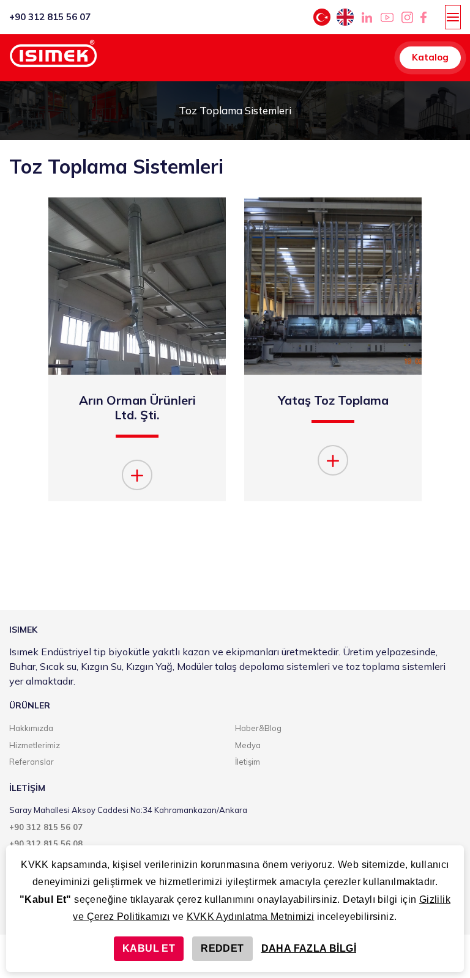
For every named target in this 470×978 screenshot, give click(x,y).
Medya (248, 745)
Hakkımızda (31, 728)
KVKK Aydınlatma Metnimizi (251, 916)
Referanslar (31, 762)
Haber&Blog (258, 728)
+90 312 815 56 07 (50, 17)
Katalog (430, 57)
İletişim (247, 762)
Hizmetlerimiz (34, 745)
